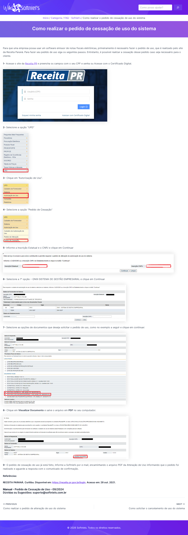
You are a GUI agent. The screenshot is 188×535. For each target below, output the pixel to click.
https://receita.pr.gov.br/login (68, 482)
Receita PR (31, 63)
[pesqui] (178, 7)
